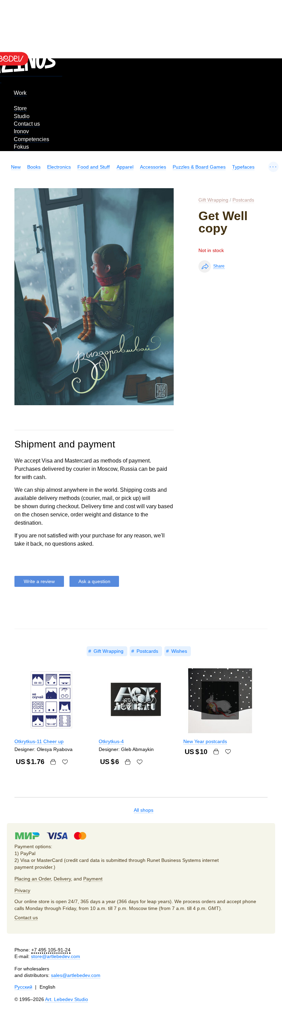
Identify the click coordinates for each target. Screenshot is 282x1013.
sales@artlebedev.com (75, 975)
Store (20, 108)
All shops (143, 810)
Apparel (125, 167)
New (16, 167)
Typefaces (243, 167)
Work (20, 93)
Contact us (27, 124)
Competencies (31, 139)
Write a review (39, 581)
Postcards (243, 200)
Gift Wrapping (213, 200)
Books (34, 167)
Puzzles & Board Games (199, 167)
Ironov (21, 131)
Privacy (22, 890)
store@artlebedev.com (55, 956)
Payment (92, 878)
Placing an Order (32, 878)
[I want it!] (65, 762)
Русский (23, 987)
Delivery (62, 878)
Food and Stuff (93, 167)
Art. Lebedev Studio (66, 999)
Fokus (21, 147)
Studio (22, 116)
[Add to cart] (53, 762)
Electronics (59, 167)
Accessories (153, 167)
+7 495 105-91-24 (50, 950)
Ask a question (94, 581)
